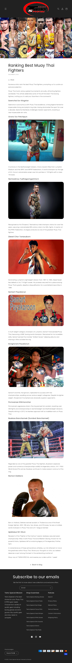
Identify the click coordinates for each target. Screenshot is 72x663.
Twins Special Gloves (14, 659)
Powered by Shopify (26, 659)
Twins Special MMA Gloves (34, 617)
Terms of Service (53, 609)
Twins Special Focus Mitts (34, 609)
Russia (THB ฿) (11, 653)
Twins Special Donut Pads (34, 601)
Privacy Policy (52, 601)
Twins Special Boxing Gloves (35, 597)
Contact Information (54, 613)
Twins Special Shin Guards (34, 621)
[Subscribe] (50, 588)
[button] (6, 9)
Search (50, 597)
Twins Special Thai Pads (33, 630)
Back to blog (37, 565)
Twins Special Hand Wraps (34, 613)
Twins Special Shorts (32, 625)
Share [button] (12, 80)
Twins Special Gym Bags (34, 605)
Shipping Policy (53, 617)
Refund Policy (52, 605)
